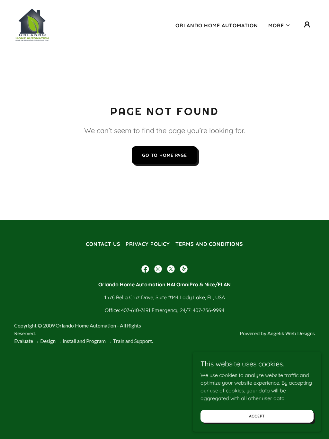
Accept (257, 416)
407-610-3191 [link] (135, 310)
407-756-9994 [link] (208, 310)
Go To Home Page (164, 155)
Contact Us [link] (103, 244)
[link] (32, 24)
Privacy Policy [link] (148, 244)
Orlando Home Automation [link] (216, 25)
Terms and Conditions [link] (209, 244)
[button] (279, 25)
